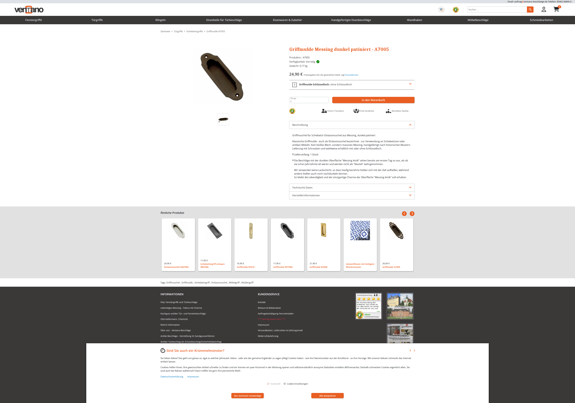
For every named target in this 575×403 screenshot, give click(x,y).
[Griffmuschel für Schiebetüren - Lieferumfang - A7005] (223, 119)
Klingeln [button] (160, 20)
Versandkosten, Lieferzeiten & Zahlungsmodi (280, 330)
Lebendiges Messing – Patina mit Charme (181, 307)
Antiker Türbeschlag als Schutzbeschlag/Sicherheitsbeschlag (191, 341)
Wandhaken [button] (414, 20)
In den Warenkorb (373, 100)
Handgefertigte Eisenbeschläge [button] (351, 20)
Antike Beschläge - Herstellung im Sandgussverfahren (188, 336)
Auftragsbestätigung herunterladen (276, 313)
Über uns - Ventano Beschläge (176, 330)
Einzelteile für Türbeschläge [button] (224, 20)
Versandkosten (351, 75)
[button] (544, 9)
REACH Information (170, 324)
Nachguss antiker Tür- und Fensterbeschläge (183, 313)
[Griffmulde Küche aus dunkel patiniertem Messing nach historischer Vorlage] (223, 76)
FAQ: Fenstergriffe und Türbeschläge (179, 302)
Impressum (263, 324)
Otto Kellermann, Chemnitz (174, 319)
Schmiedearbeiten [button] (541, 20)
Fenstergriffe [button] (33, 20)
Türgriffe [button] (97, 20)
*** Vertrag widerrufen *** (271, 319)
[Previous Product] (404, 213)
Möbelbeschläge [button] (478, 20)
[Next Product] (412, 213)
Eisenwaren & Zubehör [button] (287, 20)
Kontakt (261, 302)
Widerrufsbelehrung (268, 336)
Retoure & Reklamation (269, 307)
